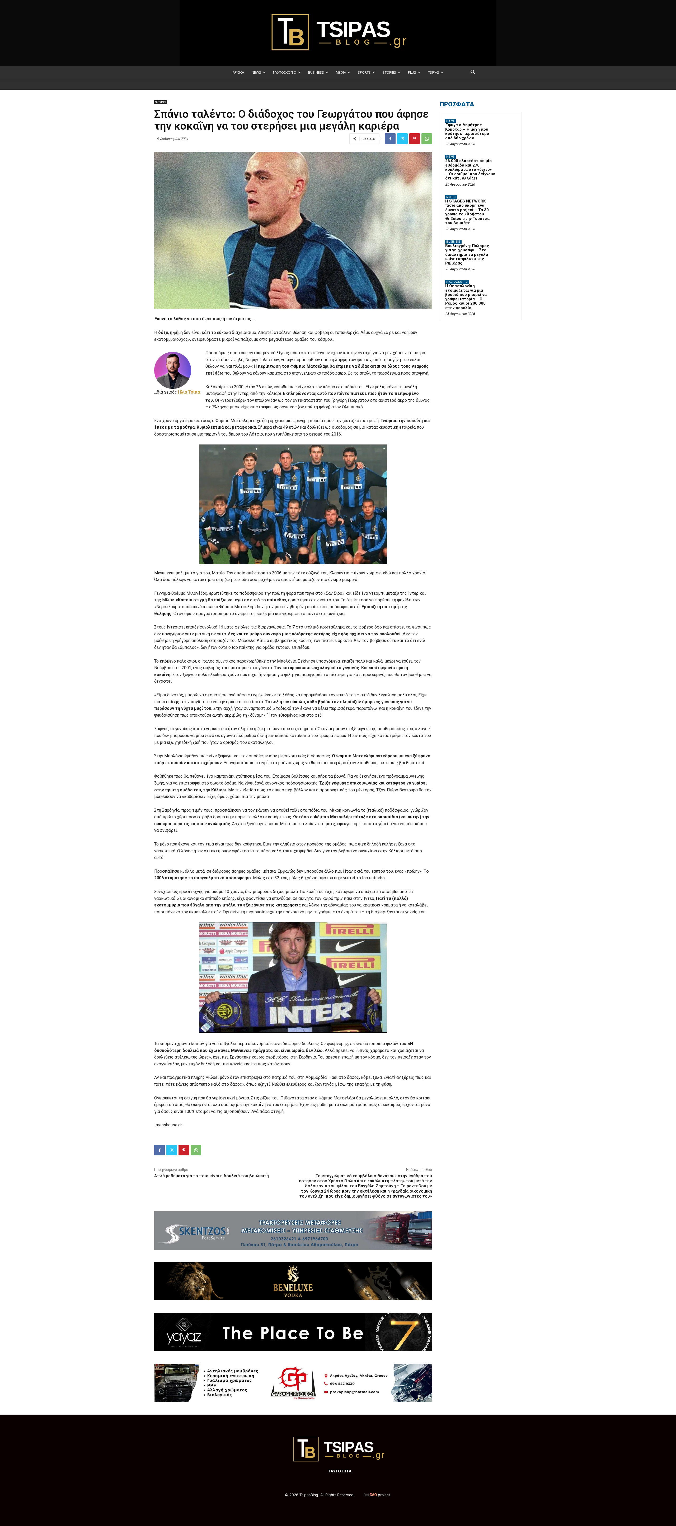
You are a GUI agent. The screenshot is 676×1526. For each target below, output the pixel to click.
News (450, 120)
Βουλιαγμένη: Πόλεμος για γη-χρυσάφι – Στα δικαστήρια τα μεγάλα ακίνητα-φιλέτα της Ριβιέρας (467, 254)
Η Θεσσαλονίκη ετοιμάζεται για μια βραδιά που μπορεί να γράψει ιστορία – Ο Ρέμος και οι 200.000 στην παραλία (466, 297)
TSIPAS (433, 72)
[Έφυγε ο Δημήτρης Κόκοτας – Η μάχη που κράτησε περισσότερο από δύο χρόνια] (507, 127)
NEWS (256, 72)
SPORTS (364, 72)
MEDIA (341, 72)
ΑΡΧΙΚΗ (238, 72)
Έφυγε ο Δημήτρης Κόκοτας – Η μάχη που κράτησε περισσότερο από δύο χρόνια (467, 131)
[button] (472, 72)
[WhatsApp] (426, 138)
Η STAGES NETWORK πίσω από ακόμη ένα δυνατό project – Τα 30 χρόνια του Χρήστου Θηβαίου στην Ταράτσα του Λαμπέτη (467, 212)
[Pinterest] (414, 138)
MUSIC (451, 197)
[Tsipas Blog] (338, 33)
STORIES (389, 72)
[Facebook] (390, 138)
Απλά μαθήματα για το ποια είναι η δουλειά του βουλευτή (211, 1175)
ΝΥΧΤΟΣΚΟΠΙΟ (284, 72)
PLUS (412, 72)
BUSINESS (316, 72)
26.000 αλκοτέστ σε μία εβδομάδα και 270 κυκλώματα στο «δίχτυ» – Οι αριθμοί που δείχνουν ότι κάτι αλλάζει (470, 169)
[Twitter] (402, 138)
